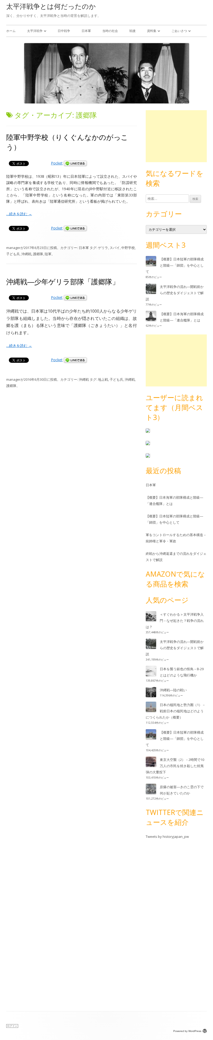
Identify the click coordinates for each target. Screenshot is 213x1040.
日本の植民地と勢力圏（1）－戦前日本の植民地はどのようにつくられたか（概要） (175, 711)
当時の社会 (110, 31)
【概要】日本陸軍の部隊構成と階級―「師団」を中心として (175, 265)
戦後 (132, 31)
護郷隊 (38, 254)
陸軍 (48, 254)
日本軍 (86, 31)
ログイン (12, 1025)
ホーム (11, 31)
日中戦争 (64, 31)
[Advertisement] (176, 136)
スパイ (115, 247)
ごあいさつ (179, 31)
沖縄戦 (26, 254)
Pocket (57, 163)
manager (13, 247)
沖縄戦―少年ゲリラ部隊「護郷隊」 (62, 281)
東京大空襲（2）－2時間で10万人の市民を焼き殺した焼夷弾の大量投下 (175, 765)
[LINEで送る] (75, 163)
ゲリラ (103, 247)
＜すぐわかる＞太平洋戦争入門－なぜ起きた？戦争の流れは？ (175, 620)
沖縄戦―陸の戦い (173, 690)
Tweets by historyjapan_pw (167, 836)
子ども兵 (13, 254)
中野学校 (128, 247)
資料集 (151, 31)
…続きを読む (19, 213)
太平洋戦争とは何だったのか (51, 6)
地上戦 (103, 379)
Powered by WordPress (187, 1031)
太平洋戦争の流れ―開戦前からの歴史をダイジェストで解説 (175, 292)
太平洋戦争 (35, 31)
